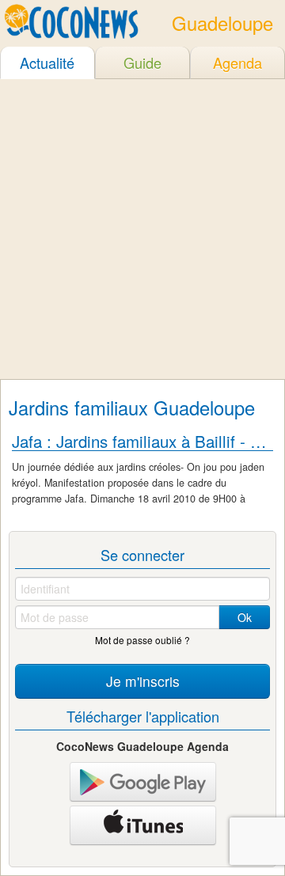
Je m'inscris (143, 681)
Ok (245, 617)
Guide (143, 62)
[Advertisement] (142, 228)
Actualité (47, 62)
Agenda (237, 62)
